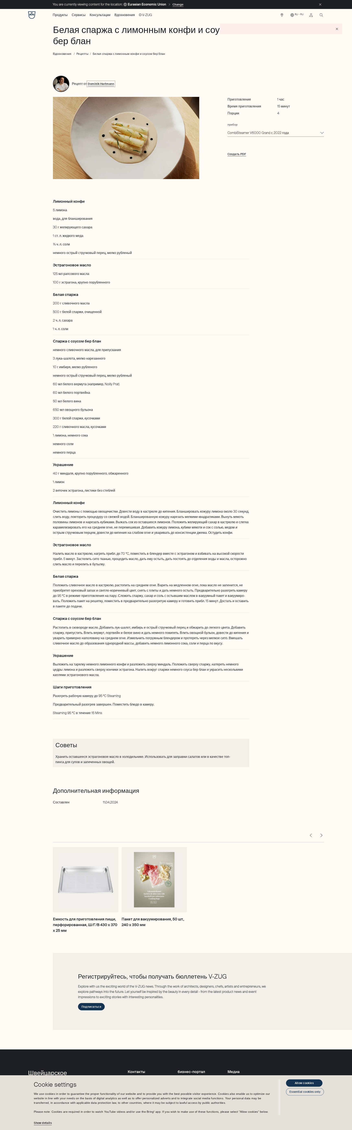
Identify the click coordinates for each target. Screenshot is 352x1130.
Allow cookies (304, 1083)
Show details (43, 1123)
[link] (282, 16)
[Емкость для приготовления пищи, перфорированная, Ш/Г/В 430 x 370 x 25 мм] (85, 879)
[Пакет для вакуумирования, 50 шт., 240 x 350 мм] (154, 879)
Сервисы (79, 15)
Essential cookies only (304, 1092)
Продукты (60, 15)
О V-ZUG (145, 15)
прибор (233, 124)
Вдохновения (124, 15)
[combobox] (276, 133)
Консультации (100, 15)
